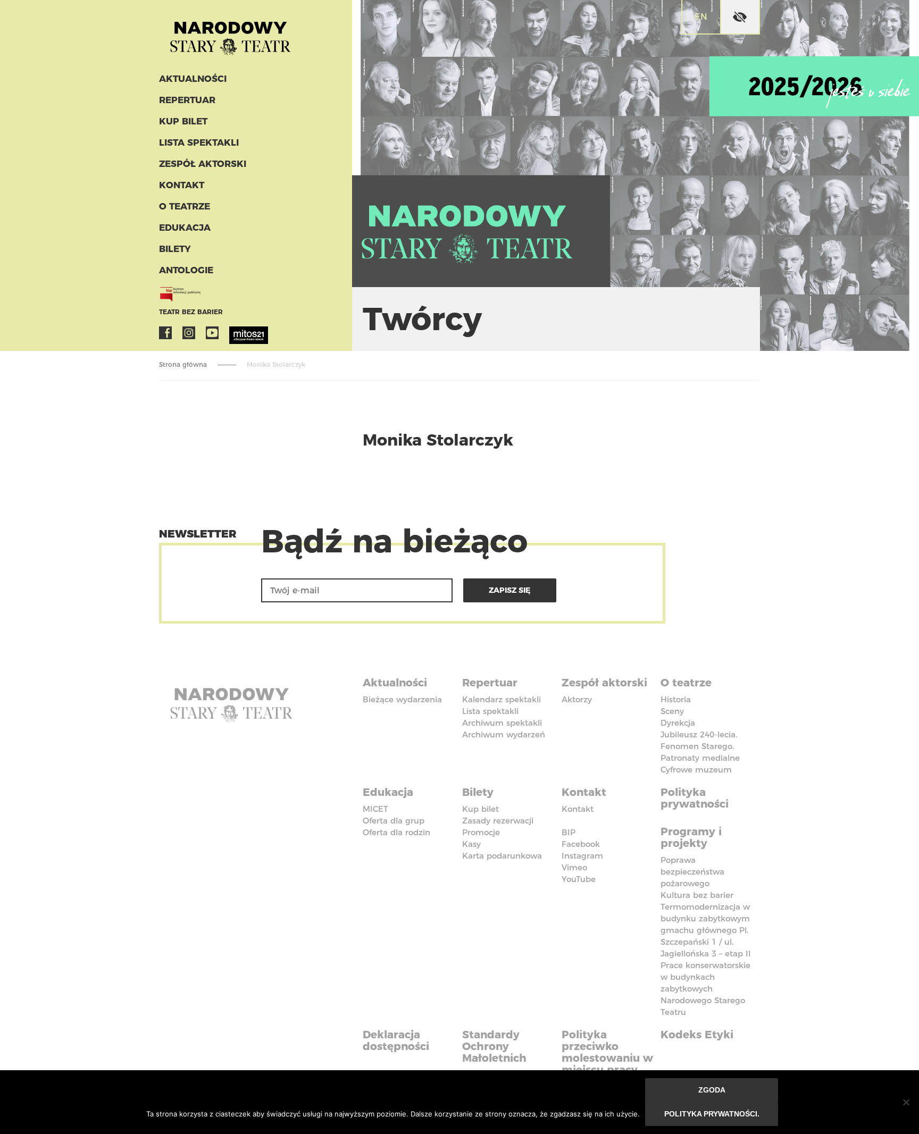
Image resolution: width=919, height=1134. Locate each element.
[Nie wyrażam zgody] (905, 1102)
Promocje (481, 832)
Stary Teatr (230, 34)
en (701, 17)
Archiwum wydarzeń (503, 734)
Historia (676, 699)
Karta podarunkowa (502, 856)
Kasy (471, 844)
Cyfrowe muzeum (696, 770)
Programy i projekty (691, 837)
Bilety (175, 248)
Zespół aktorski (202, 163)
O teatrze (184, 206)
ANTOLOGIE (186, 270)
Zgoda (711, 1090)
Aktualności (193, 78)
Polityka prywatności (695, 798)
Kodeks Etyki (697, 1034)
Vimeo (574, 867)
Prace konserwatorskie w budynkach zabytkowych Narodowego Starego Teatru (705, 988)
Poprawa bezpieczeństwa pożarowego (692, 871)
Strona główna (183, 364)
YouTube (212, 332)
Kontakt (181, 185)
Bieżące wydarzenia (402, 699)
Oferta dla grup (393, 821)
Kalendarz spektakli (501, 699)
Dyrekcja (678, 723)
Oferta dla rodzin (396, 832)
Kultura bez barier (697, 895)
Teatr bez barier (191, 312)
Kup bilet (183, 121)
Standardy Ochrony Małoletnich (494, 1046)
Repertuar (187, 100)
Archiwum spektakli (502, 723)
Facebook (165, 332)
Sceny (672, 711)
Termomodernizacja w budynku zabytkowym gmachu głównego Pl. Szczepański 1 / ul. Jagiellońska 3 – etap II (706, 930)
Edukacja (185, 227)
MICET (375, 809)
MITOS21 (235, 332)
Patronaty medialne (700, 758)
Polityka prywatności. (711, 1114)
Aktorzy (577, 699)
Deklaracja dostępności (396, 1040)
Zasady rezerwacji (497, 821)
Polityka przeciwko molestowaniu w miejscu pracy (607, 1052)
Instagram (188, 332)
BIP (568, 832)
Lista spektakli (199, 142)
